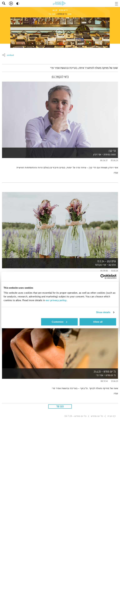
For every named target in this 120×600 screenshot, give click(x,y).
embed (10, 55)
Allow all (97, 321)
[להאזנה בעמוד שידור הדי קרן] (60, 114)
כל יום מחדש (62, 14)
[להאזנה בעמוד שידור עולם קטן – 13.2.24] (60, 225)
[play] (11, 3)
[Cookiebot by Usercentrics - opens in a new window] (102, 276)
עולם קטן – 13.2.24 (106, 261)
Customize (57, 321)
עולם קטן (112, 265)
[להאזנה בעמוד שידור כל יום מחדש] (60, 33)
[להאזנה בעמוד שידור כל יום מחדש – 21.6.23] (60, 335)
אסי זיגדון (97, 154)
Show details (103, 312)
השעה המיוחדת (110, 154)
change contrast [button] (17, 3)
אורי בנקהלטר (100, 265)
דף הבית (112, 416)
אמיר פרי (52, 14)
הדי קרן (112, 151)
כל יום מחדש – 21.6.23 (105, 371)
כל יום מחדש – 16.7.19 (60, 10)
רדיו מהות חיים (60, 3)
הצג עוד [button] (60, 406)
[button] (116, 3)
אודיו (116, 172)
